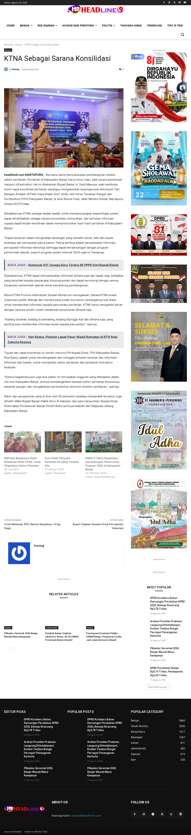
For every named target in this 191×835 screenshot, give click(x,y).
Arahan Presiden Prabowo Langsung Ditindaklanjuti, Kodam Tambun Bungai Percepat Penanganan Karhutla (166, 628)
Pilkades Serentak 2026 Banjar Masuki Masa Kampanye (164, 652)
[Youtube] (185, 3)
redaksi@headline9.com (86, 815)
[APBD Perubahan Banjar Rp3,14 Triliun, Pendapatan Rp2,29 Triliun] (139, 672)
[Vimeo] (179, 3)
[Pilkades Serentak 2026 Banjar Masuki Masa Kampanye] (22, 616)
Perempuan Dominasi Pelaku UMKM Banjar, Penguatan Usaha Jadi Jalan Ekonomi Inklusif (103, 636)
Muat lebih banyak (157, 686)
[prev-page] (6, 649)
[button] (182, 34)
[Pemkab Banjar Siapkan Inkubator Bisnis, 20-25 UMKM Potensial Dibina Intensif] (63, 616)
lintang (15, 69)
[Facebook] (164, 3)
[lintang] (6, 69)
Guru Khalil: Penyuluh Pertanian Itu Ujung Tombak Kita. (62, 462)
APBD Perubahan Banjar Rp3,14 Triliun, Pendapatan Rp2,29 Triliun (166, 672)
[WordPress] (180, 814)
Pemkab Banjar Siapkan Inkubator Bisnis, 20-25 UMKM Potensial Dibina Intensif (61, 636)
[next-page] (12, 649)
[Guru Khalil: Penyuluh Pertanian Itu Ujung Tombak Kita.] (63, 441)
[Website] (162, 814)
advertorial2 (51, 627)
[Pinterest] (49, 79)
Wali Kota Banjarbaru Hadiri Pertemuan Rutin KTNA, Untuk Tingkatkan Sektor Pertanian (22, 462)
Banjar (18, 44)
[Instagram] (169, 3)
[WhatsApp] (58, 79)
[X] (174, 3)
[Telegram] (152, 814)
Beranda (8, 44)
